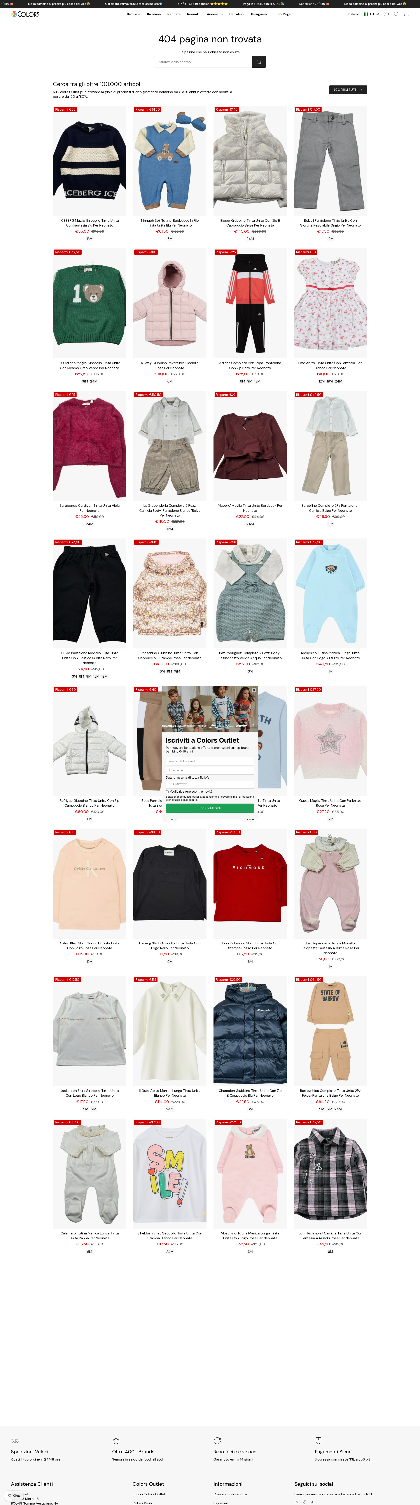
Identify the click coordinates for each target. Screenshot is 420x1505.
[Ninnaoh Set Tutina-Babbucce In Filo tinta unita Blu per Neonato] (169, 161)
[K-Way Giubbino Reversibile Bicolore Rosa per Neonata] (169, 303)
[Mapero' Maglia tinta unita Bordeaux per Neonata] (250, 446)
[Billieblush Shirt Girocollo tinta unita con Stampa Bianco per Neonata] (169, 1174)
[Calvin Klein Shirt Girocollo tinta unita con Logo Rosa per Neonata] (89, 884)
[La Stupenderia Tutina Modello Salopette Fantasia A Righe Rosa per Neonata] (330, 884)
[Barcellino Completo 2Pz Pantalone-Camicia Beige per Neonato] (330, 446)
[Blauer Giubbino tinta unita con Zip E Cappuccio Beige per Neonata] (250, 161)
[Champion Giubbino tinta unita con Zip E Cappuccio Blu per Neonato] (250, 1031)
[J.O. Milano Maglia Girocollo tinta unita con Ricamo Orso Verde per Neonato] (89, 303)
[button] (134, 14)
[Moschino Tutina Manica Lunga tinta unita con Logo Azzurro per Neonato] (330, 593)
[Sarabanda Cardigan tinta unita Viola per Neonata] (89, 446)
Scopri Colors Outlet (149, 1494)
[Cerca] (259, 62)
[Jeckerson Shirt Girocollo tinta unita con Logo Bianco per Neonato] (89, 1031)
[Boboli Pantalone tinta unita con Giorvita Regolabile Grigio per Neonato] (330, 161)
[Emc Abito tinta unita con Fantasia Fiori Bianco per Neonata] (330, 303)
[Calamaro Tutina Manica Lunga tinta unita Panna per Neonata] (89, 1174)
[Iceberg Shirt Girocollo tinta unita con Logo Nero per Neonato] (169, 884)
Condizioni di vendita (230, 1494)
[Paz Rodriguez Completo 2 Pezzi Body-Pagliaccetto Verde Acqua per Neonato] (250, 593)
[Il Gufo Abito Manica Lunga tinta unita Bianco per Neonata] (169, 1031)
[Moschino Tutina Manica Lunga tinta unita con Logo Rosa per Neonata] (250, 1174)
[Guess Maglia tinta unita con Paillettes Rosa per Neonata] (330, 741)
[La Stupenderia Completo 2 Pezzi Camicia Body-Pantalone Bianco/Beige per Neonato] (169, 446)
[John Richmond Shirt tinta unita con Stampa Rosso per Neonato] (250, 884)
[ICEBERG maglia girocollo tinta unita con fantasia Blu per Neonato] (89, 161)
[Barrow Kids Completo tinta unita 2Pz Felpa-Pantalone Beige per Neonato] (330, 1031)
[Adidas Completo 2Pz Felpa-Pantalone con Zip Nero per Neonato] (250, 303)
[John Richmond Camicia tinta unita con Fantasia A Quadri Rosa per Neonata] (330, 1174)
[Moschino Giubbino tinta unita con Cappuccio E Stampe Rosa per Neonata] (169, 593)
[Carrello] (406, 14)
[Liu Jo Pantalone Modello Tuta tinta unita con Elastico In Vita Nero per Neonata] (89, 593)
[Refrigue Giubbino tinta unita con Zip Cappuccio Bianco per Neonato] (89, 741)
